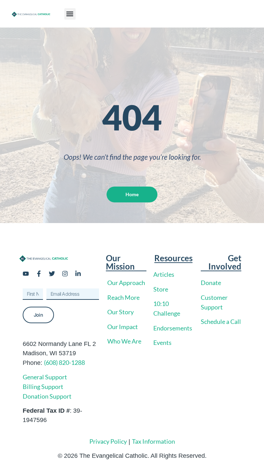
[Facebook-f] (39, 274)
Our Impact (122, 326)
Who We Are (124, 341)
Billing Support (43, 386)
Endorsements (172, 328)
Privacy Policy (108, 441)
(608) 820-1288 (64, 362)
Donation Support (47, 396)
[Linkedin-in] (78, 274)
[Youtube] (26, 274)
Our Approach (126, 282)
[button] (70, 14)
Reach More (123, 297)
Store (160, 289)
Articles (163, 274)
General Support (45, 377)
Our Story (120, 312)
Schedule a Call (221, 321)
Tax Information (153, 441)
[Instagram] (65, 274)
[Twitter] (52, 274)
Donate (211, 282)
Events (162, 342)
